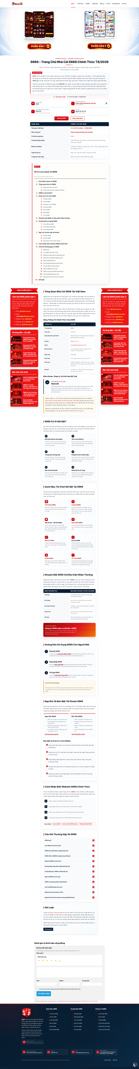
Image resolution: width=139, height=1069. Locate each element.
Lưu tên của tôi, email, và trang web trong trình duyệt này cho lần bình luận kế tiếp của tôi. (60, 989)
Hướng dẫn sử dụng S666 (48, 221)
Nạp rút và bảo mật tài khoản (49, 232)
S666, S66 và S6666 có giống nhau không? (58, 856)
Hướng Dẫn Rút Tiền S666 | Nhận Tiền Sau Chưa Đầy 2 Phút (29, 346)
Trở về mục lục (48, 929)
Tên (38, 981)
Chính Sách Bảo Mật (104, 1023)
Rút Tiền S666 (78, 1026)
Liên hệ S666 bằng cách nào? (51, 274)
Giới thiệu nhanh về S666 (48, 181)
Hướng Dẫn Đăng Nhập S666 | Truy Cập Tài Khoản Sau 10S (30, 362)
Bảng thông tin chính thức (50, 187)
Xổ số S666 (46, 215)
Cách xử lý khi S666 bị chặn (70, 824)
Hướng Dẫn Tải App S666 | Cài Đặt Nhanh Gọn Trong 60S (29, 339)
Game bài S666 (47, 207)
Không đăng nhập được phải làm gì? (53, 263)
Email (61, 981)
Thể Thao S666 (50, 505)
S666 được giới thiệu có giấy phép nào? (54, 255)
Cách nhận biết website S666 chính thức (53, 244)
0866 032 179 (74, 341)
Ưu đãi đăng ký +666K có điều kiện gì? (56, 871)
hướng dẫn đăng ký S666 (64, 654)
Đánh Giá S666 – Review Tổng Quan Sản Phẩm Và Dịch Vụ (30, 401)
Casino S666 (46, 201)
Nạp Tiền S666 (78, 1023)
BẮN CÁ (102, 3)
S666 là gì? (46, 249)
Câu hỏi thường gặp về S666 (49, 247)
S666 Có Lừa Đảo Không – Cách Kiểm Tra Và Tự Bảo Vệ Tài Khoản (30, 386)
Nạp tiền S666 (47, 235)
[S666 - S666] (20, 4)
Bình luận (40, 953)
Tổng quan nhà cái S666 (47, 184)
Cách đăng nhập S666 (49, 226)
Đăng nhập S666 (77, 118)
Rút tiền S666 (47, 238)
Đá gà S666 (46, 212)
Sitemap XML (107, 1060)
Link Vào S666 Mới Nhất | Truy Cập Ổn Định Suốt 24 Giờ (30, 379)
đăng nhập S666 (58, 664)
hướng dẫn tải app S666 (61, 675)
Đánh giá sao (42, 957)
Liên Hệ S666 (102, 1020)
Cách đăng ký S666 (48, 224)
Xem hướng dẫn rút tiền (78, 734)
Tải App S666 (77, 1029)
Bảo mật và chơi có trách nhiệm (51, 240)
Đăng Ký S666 (78, 1013)
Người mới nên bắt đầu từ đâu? (54, 892)
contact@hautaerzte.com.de (25, 316)
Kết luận (41, 280)
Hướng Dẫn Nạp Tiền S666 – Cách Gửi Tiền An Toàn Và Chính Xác (30, 354)
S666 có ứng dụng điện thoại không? (53, 271)
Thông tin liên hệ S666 (85, 824)
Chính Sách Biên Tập (104, 1029)
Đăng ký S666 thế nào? (49, 260)
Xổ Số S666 (49, 558)
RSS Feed (115, 1060)
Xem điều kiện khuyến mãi (87, 629)
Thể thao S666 (47, 199)
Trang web (85, 981)
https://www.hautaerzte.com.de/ (86, 103)
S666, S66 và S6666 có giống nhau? (53, 258)
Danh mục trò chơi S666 (47, 196)
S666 (72, 3)
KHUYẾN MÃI (116, 3)
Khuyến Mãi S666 (54, 1029)
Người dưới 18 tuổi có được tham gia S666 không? (60, 897)
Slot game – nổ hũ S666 (49, 204)
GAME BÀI (95, 3)
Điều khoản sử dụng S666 (53, 400)
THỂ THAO (80, 3)
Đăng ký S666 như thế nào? (53, 861)
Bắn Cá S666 (49, 540)
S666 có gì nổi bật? (45, 193)
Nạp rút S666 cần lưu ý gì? (50, 268)
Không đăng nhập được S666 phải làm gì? (57, 866)
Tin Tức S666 (76, 558)
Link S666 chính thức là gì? (50, 252)
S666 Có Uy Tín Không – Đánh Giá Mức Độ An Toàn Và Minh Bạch (30, 394)
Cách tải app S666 (48, 229)
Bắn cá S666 (46, 209)
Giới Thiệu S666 (103, 1013)
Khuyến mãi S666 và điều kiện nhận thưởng (54, 218)
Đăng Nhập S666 (78, 1017)
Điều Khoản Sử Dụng (104, 1026)
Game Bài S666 (77, 522)
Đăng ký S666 (61, 118)
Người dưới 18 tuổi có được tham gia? (53, 277)
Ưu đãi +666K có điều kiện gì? (51, 266)
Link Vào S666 (78, 1020)
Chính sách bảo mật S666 (71, 400)
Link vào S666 (56, 824)
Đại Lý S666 (102, 1017)
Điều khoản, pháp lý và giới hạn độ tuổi (53, 190)
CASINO (87, 3)
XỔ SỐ (108, 3)
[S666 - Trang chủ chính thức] (26, 1012)
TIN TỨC (124, 3)
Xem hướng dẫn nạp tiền (51, 734)
